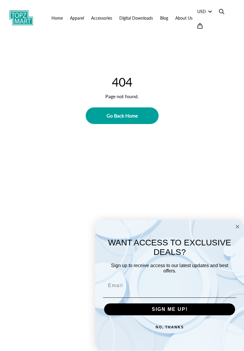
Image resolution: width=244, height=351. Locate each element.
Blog (164, 18)
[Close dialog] (237, 226)
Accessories (101, 18)
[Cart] (200, 26)
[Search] (221, 11)
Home (57, 18)
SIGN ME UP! (170, 309)
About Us (184, 18)
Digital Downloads (136, 18)
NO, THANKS (170, 327)
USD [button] (201, 11)
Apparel (77, 18)
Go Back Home (122, 115)
